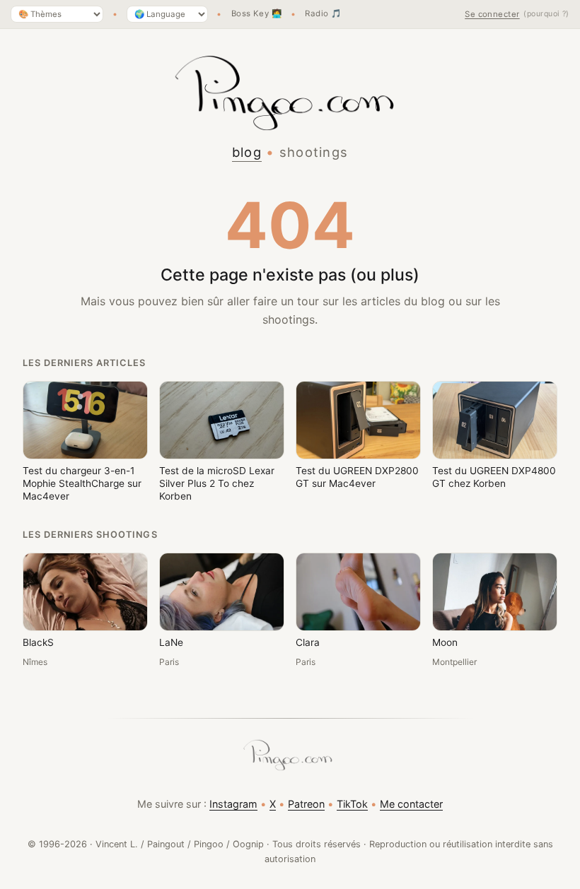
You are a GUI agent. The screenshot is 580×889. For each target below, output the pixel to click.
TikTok (352, 804)
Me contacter (411, 804)
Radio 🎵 (323, 14)
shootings (314, 152)
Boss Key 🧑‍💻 (256, 14)
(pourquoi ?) (546, 13)
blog (247, 152)
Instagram (233, 804)
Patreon (306, 804)
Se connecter (492, 14)
